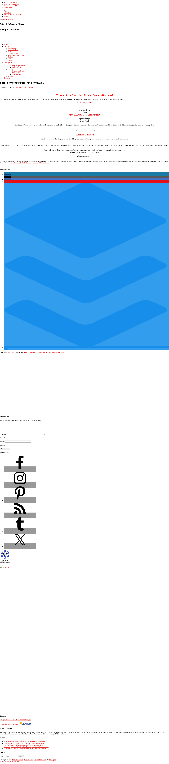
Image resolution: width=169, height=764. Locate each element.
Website (2, 445)
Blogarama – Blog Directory (9, 724)
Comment (3, 434)
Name (2, 438)
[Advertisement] (35, 37)
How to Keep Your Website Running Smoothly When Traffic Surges (25, 748)
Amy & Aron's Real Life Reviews (85, 114)
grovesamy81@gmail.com (41, 163)
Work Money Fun (17, 760)
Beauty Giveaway (29, 352)
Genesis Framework (40, 760)
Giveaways (11, 352)
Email (2, 441)
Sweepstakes (61, 352)
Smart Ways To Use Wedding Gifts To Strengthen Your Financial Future (26, 747)
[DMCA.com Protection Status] (10, 761)
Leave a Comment (28, 87)
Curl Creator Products (43, 352)
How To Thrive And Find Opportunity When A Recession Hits (23, 745)
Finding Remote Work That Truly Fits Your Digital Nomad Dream (24, 743)
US (67, 352)
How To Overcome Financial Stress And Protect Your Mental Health (25, 741)
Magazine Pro (28, 760)
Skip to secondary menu (11, 4)
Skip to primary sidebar (11, 6)
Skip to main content (10, 2)
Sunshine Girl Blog (85, 134)
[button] (7, 174)
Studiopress (52, 760)
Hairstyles (53, 352)
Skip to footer (8, 8)
